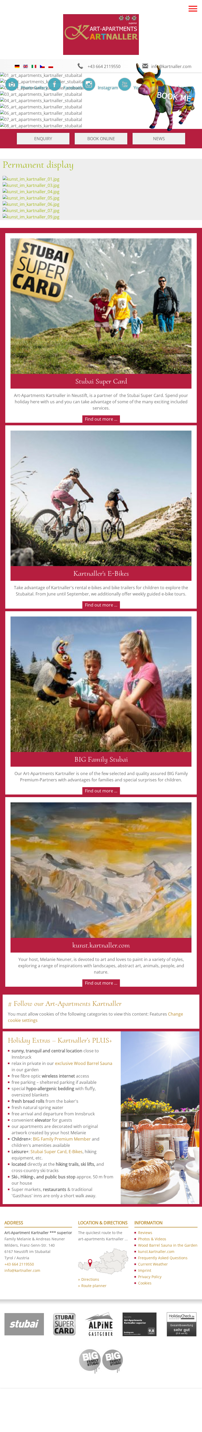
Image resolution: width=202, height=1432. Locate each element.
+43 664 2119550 (19, 1264)
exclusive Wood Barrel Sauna (83, 1063)
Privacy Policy (149, 1276)
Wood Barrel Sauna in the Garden (168, 1245)
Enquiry (43, 139)
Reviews (145, 1232)
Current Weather (153, 1264)
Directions (90, 1279)
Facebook (72, 88)
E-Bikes (76, 1151)
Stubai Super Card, (49, 1151)
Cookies (145, 1283)
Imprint (144, 1270)
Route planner (94, 1285)
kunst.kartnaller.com (156, 1251)
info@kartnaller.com (22, 1270)
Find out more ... (101, 419)
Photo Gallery (34, 88)
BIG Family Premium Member (62, 1139)
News (159, 139)
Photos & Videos (152, 1238)
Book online (101, 139)
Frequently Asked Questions (163, 1257)
